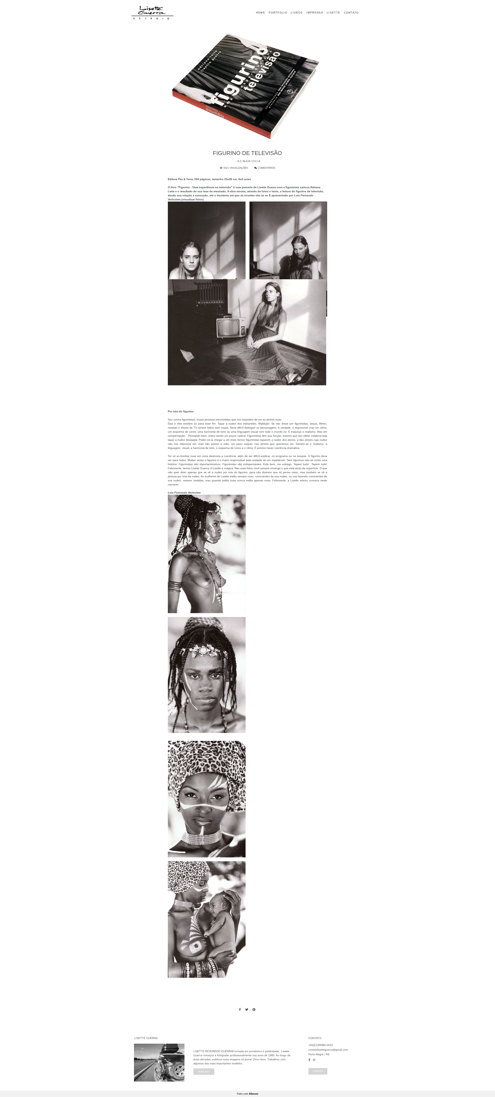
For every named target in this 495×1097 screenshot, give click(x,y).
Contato (317, 1071)
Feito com (247, 1093)
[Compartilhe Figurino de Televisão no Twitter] (247, 1009)
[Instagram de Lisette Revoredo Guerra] (314, 1060)
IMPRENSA (314, 12)
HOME (260, 12)
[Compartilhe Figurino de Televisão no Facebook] (240, 1009)
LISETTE (333, 12)
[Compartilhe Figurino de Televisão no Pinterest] (254, 1009)
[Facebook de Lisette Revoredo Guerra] (309, 1060)
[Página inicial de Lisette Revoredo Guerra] (158, 13)
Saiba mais (203, 1071)
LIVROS (297, 12)
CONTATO (351, 12)
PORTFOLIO (278, 12)
